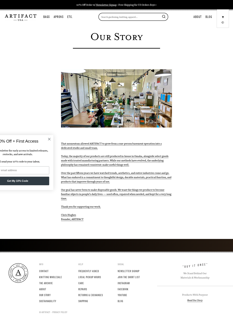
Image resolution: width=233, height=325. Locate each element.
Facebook (123, 289)
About (198, 16)
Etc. (70, 16)
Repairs (82, 289)
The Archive (46, 283)
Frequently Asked (88, 271)
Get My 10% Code (38, 181)
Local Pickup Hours (89, 277)
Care (81, 283)
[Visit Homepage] (20, 17)
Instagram (124, 283)
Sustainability (47, 301)
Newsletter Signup (106, 5)
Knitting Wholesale (50, 277)
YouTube (122, 295)
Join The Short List (129, 277)
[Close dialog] (70, 139)
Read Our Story (195, 300)
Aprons (59, 16)
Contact (44, 271)
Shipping (83, 301)
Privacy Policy (60, 312)
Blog (209, 16)
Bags (46, 16)
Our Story (45, 295)
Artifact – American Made (18, 273)
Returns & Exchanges (90, 295)
